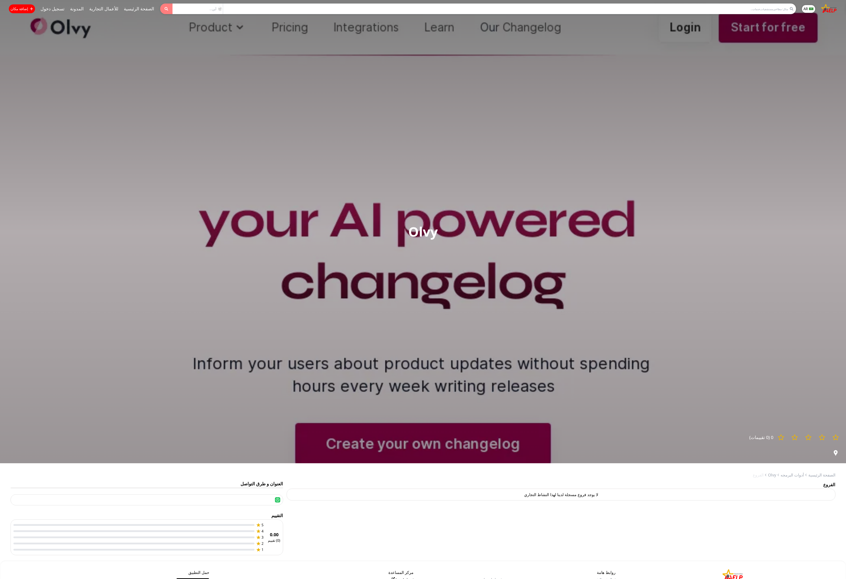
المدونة (77, 9)
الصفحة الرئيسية (139, 9)
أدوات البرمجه (792, 475)
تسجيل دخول (53, 9)
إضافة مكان (19, 8)
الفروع (758, 475)
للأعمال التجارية (103, 9)
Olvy (772, 475)
